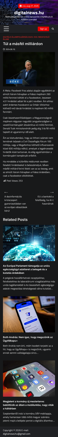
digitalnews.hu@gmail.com (16, 434)
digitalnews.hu (29, 12)
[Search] (53, 29)
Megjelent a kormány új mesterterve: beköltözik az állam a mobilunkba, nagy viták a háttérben (28, 405)
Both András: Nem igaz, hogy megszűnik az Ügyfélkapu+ (28, 339)
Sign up (43, 28)
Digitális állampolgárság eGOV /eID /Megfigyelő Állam (26, 38)
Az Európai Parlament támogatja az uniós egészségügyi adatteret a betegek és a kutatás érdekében (26, 269)
